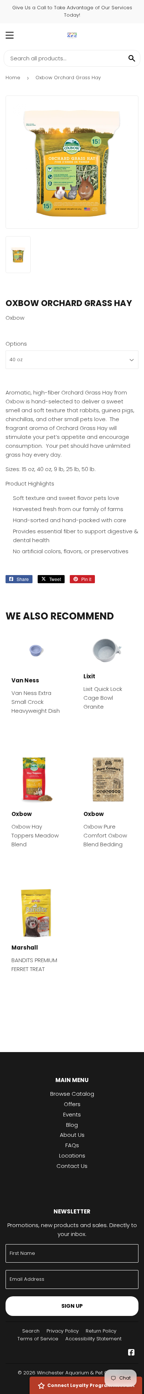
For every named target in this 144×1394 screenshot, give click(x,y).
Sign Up (72, 1306)
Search (31, 1330)
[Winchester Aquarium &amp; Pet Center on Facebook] (131, 1353)
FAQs (72, 1145)
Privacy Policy (63, 1330)
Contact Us (72, 1166)
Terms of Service (37, 1338)
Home (13, 77)
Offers (72, 1104)
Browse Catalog (72, 1094)
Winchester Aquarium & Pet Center (79, 1372)
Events (72, 1114)
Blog (72, 1125)
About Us (72, 1135)
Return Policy (101, 1330)
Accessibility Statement (93, 1338)
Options (16, 343)
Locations (72, 1155)
